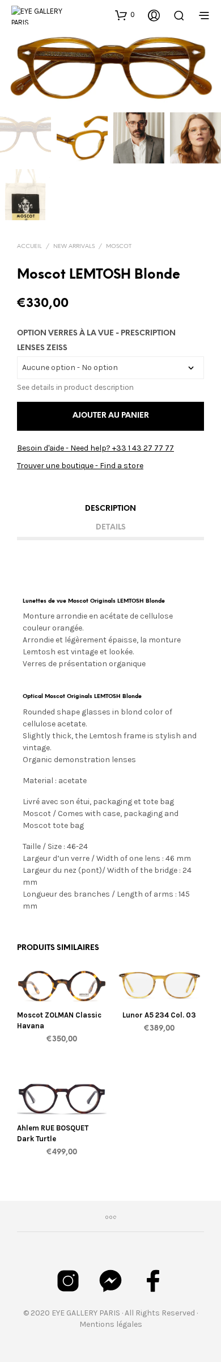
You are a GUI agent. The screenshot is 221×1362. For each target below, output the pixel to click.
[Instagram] (68, 1281)
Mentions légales (110, 1324)
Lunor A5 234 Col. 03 (159, 1015)
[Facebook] (153, 1281)
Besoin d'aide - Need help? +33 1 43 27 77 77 (95, 448)
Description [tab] (110, 508)
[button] (125, 14)
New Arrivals (74, 246)
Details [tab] (111, 527)
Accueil (29, 246)
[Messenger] (110, 1281)
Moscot (118, 246)
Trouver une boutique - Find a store (80, 465)
